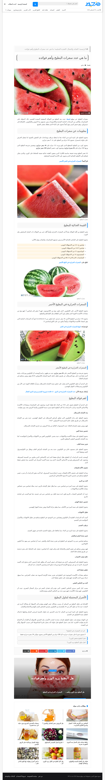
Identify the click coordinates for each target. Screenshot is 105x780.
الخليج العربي (36, 10)
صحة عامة (52, 670)
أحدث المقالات (12, 4)
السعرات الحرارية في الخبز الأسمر (70, 161)
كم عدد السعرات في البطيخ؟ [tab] (75, 631)
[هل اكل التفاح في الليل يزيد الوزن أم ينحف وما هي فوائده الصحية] (52, 753)
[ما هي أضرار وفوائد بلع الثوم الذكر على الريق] (28, 753)
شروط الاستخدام (21, 776)
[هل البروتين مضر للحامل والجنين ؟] (52, 715)
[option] (52, 678)
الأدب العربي (27, 10)
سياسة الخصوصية (32, 776)
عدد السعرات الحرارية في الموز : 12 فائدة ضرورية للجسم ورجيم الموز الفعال (50, 391)
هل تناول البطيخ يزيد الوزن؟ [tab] (76, 642)
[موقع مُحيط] (92, 4)
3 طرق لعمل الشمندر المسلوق (54, 742)
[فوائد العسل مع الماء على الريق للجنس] (28, 734)
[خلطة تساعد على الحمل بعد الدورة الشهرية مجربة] (77, 734)
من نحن (40, 776)
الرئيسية (82, 49)
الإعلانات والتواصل (10, 776)
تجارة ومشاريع (18, 10)
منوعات (9, 10)
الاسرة (64, 10)
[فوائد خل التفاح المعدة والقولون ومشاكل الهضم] (77, 753)
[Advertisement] (52, 28)
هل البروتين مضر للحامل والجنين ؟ (52, 723)
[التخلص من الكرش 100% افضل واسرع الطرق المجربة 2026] (77, 715)
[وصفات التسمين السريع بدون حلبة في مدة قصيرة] (28, 715)
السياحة (52, 10)
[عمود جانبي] (4, 4)
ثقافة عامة (45, 10)
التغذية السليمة (60, 49)
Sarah (88, 65)
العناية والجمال (72, 49)
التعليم (58, 10)
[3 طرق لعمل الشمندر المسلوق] (52, 734)
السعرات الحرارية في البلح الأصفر (70, 262)
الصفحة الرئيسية (22, 4)
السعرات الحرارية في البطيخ (52, 678)
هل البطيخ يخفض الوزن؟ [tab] (77, 638)
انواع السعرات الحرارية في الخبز (70, 326)
